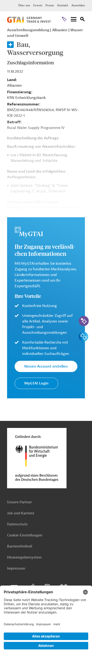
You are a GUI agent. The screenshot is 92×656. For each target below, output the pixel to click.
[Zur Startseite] (29, 21)
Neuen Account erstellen (46, 366)
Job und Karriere (20, 513)
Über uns (24, 5)
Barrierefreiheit (19, 546)
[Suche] (82, 19)
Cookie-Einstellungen (24, 535)
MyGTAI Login (36, 383)
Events (37, 5)
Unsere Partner (19, 502)
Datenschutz (17, 524)
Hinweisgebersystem (24, 557)
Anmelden (78, 5)
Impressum (16, 568)
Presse (50, 5)
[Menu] (73, 19)
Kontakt (62, 5)
